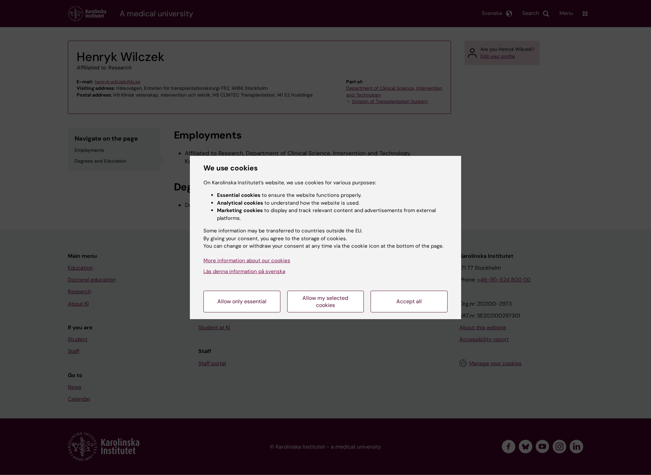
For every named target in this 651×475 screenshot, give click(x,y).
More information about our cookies (246, 260)
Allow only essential (242, 301)
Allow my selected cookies (325, 301)
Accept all (409, 301)
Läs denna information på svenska (244, 271)
